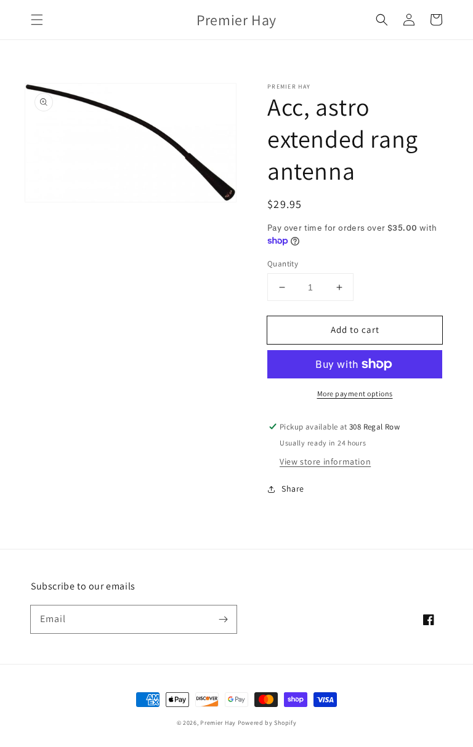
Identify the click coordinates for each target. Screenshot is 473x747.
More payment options (355, 393)
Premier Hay (218, 723)
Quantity (282, 263)
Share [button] (292, 488)
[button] (37, 19)
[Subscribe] (222, 619)
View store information (325, 461)
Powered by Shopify (267, 723)
